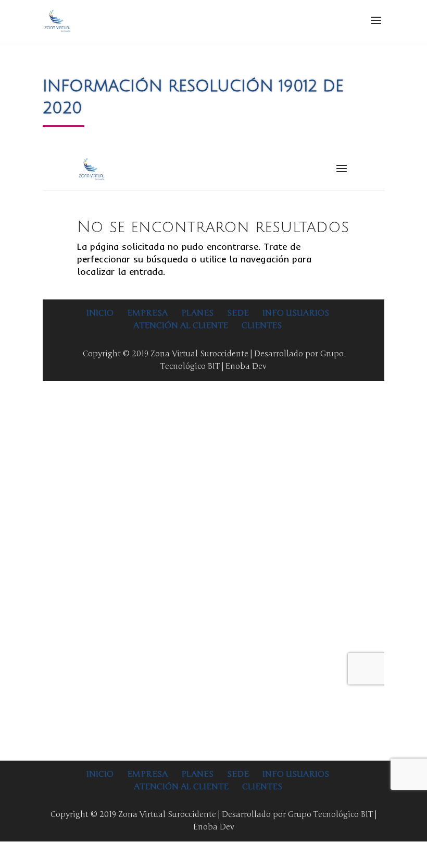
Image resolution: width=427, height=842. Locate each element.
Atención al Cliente (181, 786)
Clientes (262, 786)
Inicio (100, 774)
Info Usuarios (295, 774)
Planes (197, 774)
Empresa (147, 774)
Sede (238, 774)
